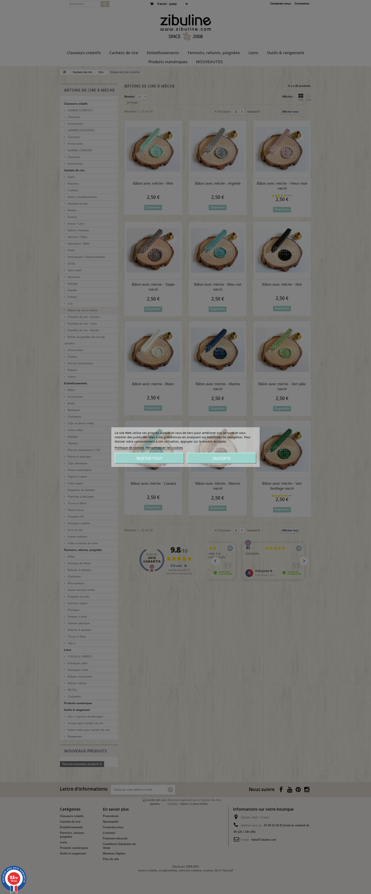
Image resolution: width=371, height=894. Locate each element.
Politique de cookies (129, 447)
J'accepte (222, 458)
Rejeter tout (149, 458)
